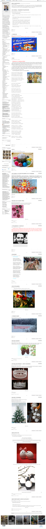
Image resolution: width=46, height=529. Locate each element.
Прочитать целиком (21, 501)
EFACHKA (5, 175)
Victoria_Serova (3, 178)
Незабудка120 (3, 198)
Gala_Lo (7, 175)
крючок (13, 429)
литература (3, 80)
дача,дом (3, 54)
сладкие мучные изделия (5, 79)
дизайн (15, 495)
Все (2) (9, 136)
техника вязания (24, 7)
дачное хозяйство (4, 56)
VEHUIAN (7, 193)
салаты (5, 33)
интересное (3, 42)
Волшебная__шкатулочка (5, 179)
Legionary (5, 176)
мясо (5, 25)
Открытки (4, 132)
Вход (10, 0)
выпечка (8, 16)
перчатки (3, 28)
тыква (4, 36)
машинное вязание (7, 24)
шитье (6, 37)
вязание (5, 17)
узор (5, 36)
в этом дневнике (4, 169)
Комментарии (7, 2)
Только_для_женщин (4, 204)
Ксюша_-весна (6, 196)
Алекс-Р (8, 178)
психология (3, 31)
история (3, 67)
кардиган (7, 22)
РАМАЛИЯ (9, 198)
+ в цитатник (20, 11)
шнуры (7, 37)
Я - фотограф (4, 120)
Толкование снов (5, 128)
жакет (6, 19)
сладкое (9, 33)
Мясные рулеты (4, 138)
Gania (8, 175)
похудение (5, 30)
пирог (7, 28)
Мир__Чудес (6, 183)
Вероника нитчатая (4, 137)
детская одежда (4, 45)
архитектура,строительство (5, 43)
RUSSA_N (5, 177)
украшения (4, 88)
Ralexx (3, 177)
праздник (7, 30)
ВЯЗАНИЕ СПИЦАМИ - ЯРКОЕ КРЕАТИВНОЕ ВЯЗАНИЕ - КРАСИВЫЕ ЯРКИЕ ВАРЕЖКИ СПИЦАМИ (5, 107)
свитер (7, 33)
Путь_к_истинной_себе (4, 184)
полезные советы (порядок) (5, 60)
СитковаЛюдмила (8, 186)
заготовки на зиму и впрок (5, 62)
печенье (5, 28)
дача (5, 18)
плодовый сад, (4, 57)
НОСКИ (3, 15)
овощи (3, 27)
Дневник (40, 149)
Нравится (37, 171)
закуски (3, 21)
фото (2, 41)
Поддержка (37, 0)
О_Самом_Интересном (4, 207)
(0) (7, 103)
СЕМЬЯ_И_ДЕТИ (4, 186)
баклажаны (8, 15)
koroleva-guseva (2, 3)
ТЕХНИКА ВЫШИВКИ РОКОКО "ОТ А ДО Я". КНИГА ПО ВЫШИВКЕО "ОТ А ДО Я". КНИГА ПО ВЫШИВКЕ (6, 110)
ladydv (3, 176)
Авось (17, 0)
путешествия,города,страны (5, 85)
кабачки (3, 22)
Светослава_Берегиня (4, 185)
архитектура (5, 15)
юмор (34, 7)
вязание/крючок (14, 427)
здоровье (8, 21)
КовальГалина (3, 196)
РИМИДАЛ (8, 184)
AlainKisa (8, 192)
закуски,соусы (4, 72)
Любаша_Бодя (3, 182)
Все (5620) (9, 100)
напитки (7, 25)
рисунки (39, 6)
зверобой (8, 180)
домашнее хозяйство (4, 59)
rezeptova (8, 194)
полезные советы (4, 83)
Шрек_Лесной (8, 187)
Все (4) (9, 119)
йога (2, 68)
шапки (3, 37)
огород (5, 27)
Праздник (14, 337)
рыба (7, 32)
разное (3, 86)
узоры (7, 36)
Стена (3, 124)
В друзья (7, 11)
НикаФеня (6, 198)
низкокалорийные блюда (5, 71)
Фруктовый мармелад (4, 103)
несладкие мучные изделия (5, 76)
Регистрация (8, 0)
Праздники (3, 84)
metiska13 (3, 194)
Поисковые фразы (8, 213)
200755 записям (22, 3)
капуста (5, 22)
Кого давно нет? (4, 174)
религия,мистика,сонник (4, 97)
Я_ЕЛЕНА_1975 (4, 199)
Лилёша (8, 181)
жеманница (7, 199)
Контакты (41, 526)
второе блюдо (4, 16)
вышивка (3, 17)
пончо (3, 30)
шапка (9, 36)
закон (3, 65)
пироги (8, 28)
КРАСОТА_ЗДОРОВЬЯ (4, 181)
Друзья (5, 2)
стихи (20, 7)
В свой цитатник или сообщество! (26, 501)
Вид (38, 0)
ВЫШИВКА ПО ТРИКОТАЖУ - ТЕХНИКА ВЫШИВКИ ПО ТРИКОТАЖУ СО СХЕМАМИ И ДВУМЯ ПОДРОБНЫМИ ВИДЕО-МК (6, 114)
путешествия (36, 6)
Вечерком (17, 501)
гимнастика (8, 17)
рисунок (41, 6)
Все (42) (9, 190)
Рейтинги (14, 0)
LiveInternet (3, 0)
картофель (9, 22)
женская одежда (4, 46)
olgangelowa (5, 194)
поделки (8, 29)
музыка (3, 82)
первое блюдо (4, 77)
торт (3, 36)
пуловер (6, 31)
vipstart (6, 178)
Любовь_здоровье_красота (5, 197)
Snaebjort (5, 193)
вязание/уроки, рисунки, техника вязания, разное (17, 358)
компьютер (3, 69)
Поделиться (40, 171)
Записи (3, 2)
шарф (4, 37)
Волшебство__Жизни (4, 180)
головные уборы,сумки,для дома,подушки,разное (5, 93)
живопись (5, 20)
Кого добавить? (7, 174)
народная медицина (5, 26)
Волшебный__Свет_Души (5, 195)
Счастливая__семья (4, 187)
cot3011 (3, 175)
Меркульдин (3, 183)
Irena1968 (3, 193)
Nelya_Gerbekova (7, 176)
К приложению (8, 148)
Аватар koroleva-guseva (6, 7)
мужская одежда (4, 49)
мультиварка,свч (4, 74)
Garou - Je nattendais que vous (5, 165)
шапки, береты (4, 52)
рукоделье (3, 32)
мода (3, 25)
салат (3, 33)
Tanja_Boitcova (7, 177)
